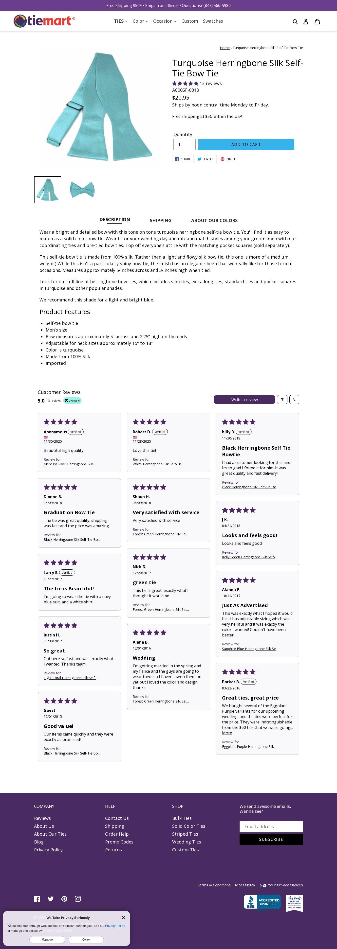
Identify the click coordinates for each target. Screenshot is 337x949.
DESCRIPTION (114, 219)
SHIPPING (160, 220)
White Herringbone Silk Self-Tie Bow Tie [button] (157, 463)
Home (225, 47)
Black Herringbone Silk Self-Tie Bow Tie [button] (250, 487)
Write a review (244, 399)
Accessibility (245, 884)
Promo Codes (119, 842)
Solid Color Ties (188, 826)
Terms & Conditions (214, 884)
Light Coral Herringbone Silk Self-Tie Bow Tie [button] (70, 677)
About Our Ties (50, 834)
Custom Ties (185, 850)
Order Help (117, 834)
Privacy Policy (48, 850)
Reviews (42, 818)
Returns (113, 850)
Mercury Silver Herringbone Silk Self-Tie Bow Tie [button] (68, 463)
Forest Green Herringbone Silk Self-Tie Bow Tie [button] (161, 534)
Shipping (114, 826)
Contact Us (117, 818)
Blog (39, 842)
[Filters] (282, 399)
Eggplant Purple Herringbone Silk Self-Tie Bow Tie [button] (248, 746)
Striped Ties (185, 834)
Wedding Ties (186, 842)
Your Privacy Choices (285, 884)
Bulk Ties (182, 818)
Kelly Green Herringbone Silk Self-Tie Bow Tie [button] (248, 557)
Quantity (182, 134)
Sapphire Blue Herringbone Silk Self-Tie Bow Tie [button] (250, 648)
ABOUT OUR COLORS (214, 220)
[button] (186, 83)
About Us (44, 826)
